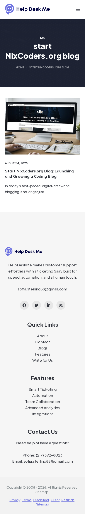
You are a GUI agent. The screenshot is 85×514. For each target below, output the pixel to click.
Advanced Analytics (42, 407)
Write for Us (42, 360)
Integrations (42, 413)
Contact (42, 341)
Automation (42, 395)
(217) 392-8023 (49, 455)
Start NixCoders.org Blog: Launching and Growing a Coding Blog (39, 173)
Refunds (68, 500)
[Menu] (78, 9)
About (42, 335)
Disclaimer (41, 500)
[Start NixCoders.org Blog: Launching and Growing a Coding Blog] (42, 126)
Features (42, 354)
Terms (27, 500)
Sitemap (42, 492)
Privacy (15, 500)
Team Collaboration (42, 401)
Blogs (42, 348)
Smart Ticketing (43, 389)
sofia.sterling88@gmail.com (42, 289)
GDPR (55, 500)
